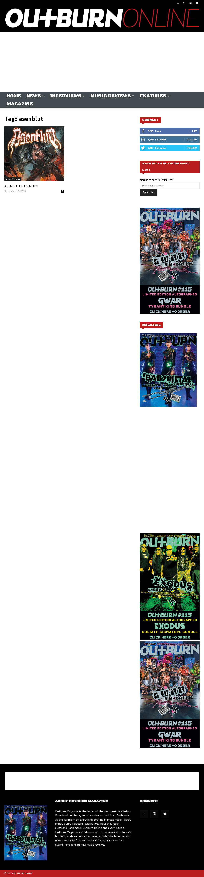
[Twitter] (197, 3)
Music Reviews (110, 96)
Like (194, 131)
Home (14, 96)
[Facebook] (184, 3)
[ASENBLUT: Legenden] (34, 153)
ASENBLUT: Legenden (21, 186)
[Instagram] (190, 3)
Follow (192, 139)
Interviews (65, 96)
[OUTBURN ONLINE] (102, 19)
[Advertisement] (102, 62)
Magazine (20, 104)
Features (153, 96)
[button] (178, 2)
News (33, 96)
